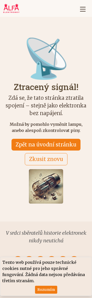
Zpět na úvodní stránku (46, 144)
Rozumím (46, 289)
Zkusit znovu (46, 159)
